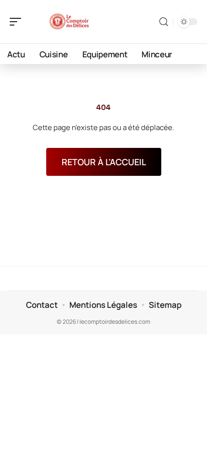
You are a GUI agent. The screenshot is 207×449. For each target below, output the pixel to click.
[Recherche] (163, 21)
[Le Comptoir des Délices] (69, 21)
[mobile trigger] (18, 21)
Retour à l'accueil (104, 162)
